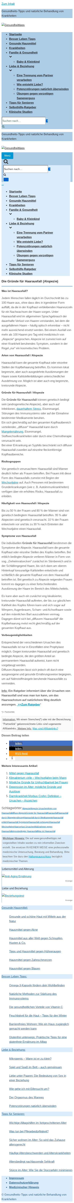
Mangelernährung (12, 431)
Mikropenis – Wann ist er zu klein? (30, 1058)
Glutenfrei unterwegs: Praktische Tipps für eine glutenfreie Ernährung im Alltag (38, 1039)
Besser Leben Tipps (22, 38)
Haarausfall (52, 813)
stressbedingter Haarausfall (24, 831)
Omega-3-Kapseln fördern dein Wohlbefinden (37, 985)
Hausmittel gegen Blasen (24, 968)
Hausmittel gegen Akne (23, 929)
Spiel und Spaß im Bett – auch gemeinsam (35, 1067)
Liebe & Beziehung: (13, 1049)
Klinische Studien (20, 111)
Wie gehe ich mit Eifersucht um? (29, 1088)
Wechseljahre (10, 482)
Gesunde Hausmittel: (15, 907)
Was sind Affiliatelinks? (45, 728)
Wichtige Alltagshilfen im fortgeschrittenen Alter (38, 1122)
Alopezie (26, 808)
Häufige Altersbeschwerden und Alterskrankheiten (40, 1153)
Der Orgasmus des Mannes (26, 1097)
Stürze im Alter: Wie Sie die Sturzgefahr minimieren (40, 1170)
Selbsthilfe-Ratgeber (22, 107)
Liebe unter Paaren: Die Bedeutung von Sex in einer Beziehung (37, 1078)
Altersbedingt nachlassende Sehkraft (31, 1161)
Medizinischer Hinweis (24, 1187)
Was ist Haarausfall (46, 831)
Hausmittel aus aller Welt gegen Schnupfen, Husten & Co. (36, 940)
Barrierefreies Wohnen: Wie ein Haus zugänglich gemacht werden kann (39, 1026)
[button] (15, 743)
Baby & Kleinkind (28, 61)
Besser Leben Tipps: (14, 976)
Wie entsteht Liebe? (30, 84)
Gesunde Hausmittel (22, 43)
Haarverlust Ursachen (24, 826)
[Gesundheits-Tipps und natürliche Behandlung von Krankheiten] (13, 25)
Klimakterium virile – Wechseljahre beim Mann (37, 777)
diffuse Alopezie (19, 813)
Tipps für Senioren (21, 102)
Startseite (15, 34)
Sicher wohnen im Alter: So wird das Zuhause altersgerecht (37, 1142)
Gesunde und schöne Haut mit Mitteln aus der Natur (37, 919)
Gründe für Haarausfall (36, 813)
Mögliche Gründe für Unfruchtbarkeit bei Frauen (38, 782)
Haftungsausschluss (40, 856)
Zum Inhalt (8, 3)
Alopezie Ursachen (39, 808)
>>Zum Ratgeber (28, 704)
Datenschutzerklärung (24, 1182)
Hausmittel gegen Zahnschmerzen (30, 959)
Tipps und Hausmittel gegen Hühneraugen (35, 951)
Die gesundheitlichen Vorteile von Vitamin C (36, 1007)
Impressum (16, 1178)
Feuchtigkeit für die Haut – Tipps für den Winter (38, 1015)
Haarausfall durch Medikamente (38, 817)
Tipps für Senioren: (13, 1113)
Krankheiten (17, 48)
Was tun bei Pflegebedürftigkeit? (29, 1131)
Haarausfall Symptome (18, 822)
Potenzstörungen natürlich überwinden (43, 89)
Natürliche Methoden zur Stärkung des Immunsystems (33, 996)
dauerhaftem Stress (29, 408)
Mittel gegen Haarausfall (24, 773)
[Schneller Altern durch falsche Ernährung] (16, 876)
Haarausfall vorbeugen (38, 822)
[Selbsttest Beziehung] (13, 895)
